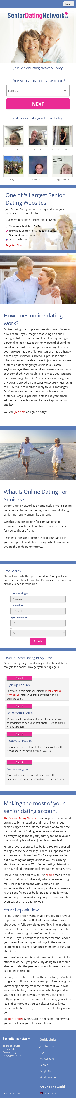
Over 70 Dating (12, 1093)
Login (68, 4)
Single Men (46, 1071)
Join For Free (47, 1046)
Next (38, 104)
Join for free (15, 1018)
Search (38, 641)
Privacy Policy (10, 1049)
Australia (50, 1093)
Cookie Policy (9, 1052)
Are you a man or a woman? (39, 80)
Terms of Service (11, 1045)
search (50, 875)
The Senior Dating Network (21, 818)
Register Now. (14, 245)
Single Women (48, 1077)
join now (19, 412)
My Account (47, 1058)
